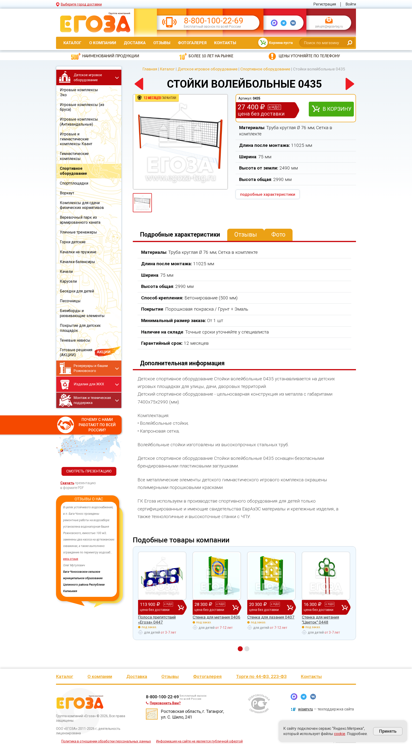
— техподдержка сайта (326, 709)
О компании (102, 42)
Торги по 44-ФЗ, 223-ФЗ (261, 676)
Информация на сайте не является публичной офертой (199, 741)
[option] (88, 543)
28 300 (210, 607)
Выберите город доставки (81, 4)
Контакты (225, 42)
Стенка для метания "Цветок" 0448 (320, 619)
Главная (150, 69)
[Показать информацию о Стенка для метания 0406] (217, 576)
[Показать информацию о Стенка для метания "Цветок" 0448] (326, 576)
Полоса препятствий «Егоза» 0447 (157, 619)
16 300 (319, 607)
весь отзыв (70, 559)
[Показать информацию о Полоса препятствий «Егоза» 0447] (162, 576)
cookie (339, 733)
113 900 (156, 607)
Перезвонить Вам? (165, 703)
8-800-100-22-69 (213, 20)
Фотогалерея (192, 42)
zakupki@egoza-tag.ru (329, 27)
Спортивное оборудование (265, 69)
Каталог (72, 42)
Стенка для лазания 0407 (270, 617)
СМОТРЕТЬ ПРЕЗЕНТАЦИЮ (89, 471)
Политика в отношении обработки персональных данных (106, 741)
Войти (350, 4)
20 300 (264, 607)
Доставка (135, 42)
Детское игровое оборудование (207, 69)
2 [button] (246, 648)
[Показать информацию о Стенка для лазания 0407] (271, 576)
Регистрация (324, 4)
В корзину (337, 109)
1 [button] (240, 648)
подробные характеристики (267, 194)
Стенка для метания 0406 (216, 617)
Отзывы (161, 42)
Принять (388, 731)
